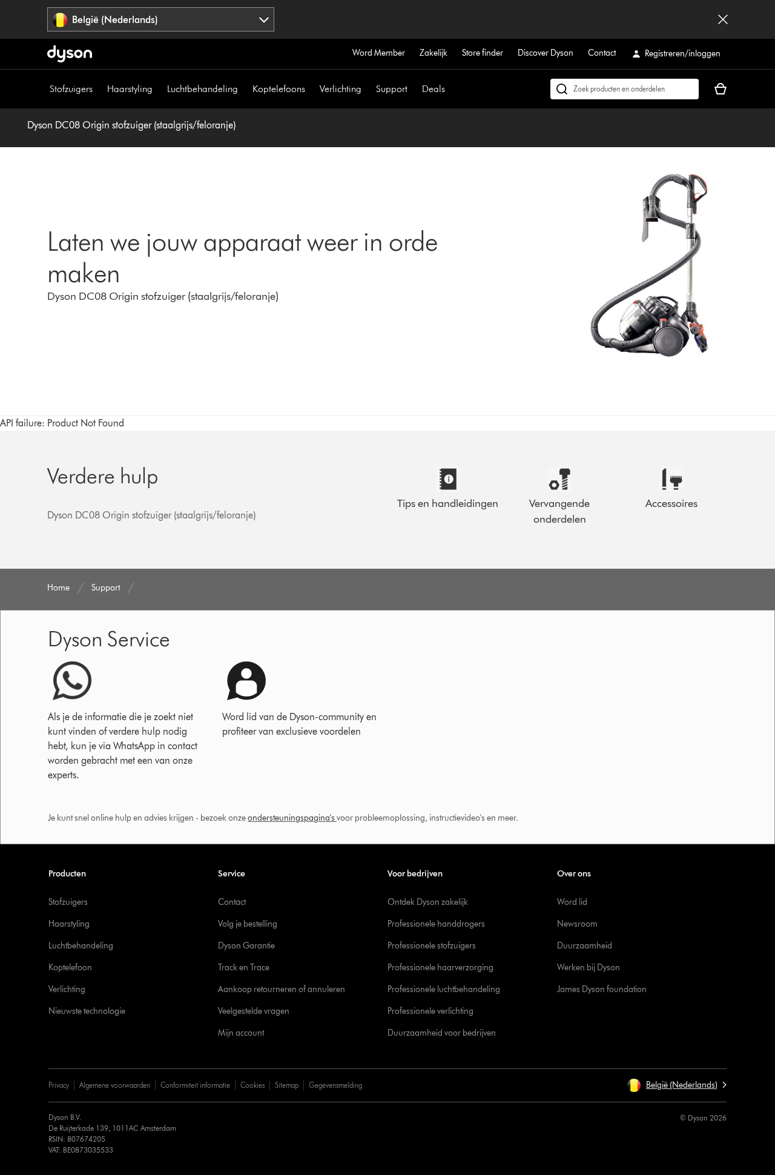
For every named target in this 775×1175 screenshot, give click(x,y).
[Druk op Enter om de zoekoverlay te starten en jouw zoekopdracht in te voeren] (624, 89)
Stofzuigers (71, 88)
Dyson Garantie (246, 946)
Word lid (572, 902)
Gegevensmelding (335, 1085)
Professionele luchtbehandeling (444, 989)
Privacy (58, 1085)
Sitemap (286, 1085)
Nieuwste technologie (86, 1011)
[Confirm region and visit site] (723, 19)
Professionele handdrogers (436, 924)
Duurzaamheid (584, 946)
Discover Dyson (545, 53)
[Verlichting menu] (367, 89)
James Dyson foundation (602, 989)
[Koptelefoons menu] (311, 89)
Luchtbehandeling (202, 88)
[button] (677, 1085)
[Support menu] (413, 89)
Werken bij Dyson (588, 967)
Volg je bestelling (247, 924)
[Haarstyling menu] (159, 89)
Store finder (482, 53)
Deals (433, 88)
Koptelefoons (278, 88)
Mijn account (241, 1033)
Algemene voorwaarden (114, 1085)
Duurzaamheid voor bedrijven (442, 1033)
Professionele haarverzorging (440, 967)
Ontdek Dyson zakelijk (428, 902)
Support (391, 88)
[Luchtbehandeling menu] (244, 89)
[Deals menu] (451, 89)
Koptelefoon (70, 967)
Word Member (378, 53)
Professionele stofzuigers (432, 946)
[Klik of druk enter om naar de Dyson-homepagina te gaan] (69, 53)
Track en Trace (243, 967)
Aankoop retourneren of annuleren (281, 989)
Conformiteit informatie (195, 1085)
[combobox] (160, 19)
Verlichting (340, 88)
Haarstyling (130, 88)
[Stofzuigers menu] (99, 89)
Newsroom (577, 924)
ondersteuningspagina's (291, 818)
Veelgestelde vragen (253, 1011)
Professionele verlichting (430, 1011)
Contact (602, 53)
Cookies (252, 1085)
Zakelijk (433, 53)
